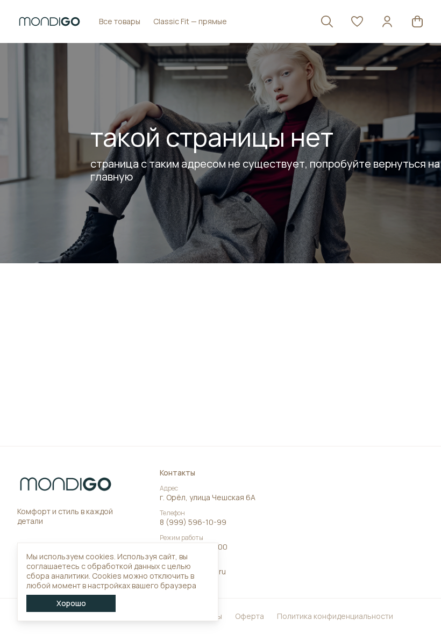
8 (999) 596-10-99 (193, 522)
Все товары (119, 21)
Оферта (249, 616)
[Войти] (387, 21)
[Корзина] (417, 21)
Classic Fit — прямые (190, 21)
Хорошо (71, 603)
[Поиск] (327, 21)
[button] (357, 21)
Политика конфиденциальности (335, 616)
